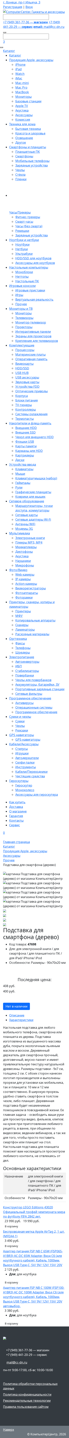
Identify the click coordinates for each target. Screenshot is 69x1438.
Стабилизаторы (27, 671)
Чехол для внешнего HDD (34, 437)
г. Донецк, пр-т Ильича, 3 (21, 2)
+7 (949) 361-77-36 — (25, 22)
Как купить (17, 802)
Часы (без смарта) (28, 226)
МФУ (19, 616)
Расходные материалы (32, 634)
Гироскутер (23, 785)
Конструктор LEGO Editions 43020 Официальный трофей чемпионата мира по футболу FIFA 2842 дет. (34, 1212)
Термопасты (24, 419)
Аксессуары (24, 115)
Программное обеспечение (36, 712)
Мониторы (23, 97)
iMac (18, 78)
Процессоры (24, 350)
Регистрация (12, 7)
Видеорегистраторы (30, 588)
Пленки (20, 179)
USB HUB (22, 373)
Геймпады (22, 483)
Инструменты (25, 767)
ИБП (18, 666)
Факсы (20, 643)
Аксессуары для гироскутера (36, 794)
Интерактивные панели (33, 331)
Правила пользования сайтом (25, 1407)
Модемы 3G (24, 529)
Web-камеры (24, 574)
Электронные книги (30, 538)
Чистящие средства (30, 776)
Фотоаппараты (26, 593)
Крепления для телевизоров (36, 341)
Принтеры (23, 611)
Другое (20, 142)
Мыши (20, 474)
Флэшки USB (24, 441)
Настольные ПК (27, 281)
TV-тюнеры (23, 405)
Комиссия (22, 119)
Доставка (16, 807)
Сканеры (21, 625)
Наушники (23, 561)
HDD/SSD (22, 368)
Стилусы (21, 749)
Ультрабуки (24, 254)
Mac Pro (21, 87)
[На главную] (34, 11)
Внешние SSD (25, 432)
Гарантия (16, 816)
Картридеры (24, 455)
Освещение (24, 138)
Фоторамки (24, 597)
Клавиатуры (24, 469)
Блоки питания (26, 400)
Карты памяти (26, 446)
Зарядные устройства (31, 165)
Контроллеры (25, 409)
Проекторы (23, 327)
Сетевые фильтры (28, 694)
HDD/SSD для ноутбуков (33, 258)
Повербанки (24, 675)
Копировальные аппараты (35, 620)
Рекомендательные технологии (27, 1400)
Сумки (20, 721)
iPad (18, 69)
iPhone (20, 64)
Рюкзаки (21, 730)
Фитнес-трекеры (27, 217)
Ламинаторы (25, 629)
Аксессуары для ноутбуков (35, 263)
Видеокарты (24, 364)
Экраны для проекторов (33, 336)
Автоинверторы (27, 662)
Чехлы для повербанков (33, 680)
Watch (20, 74)
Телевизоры (24, 318)
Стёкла (20, 174)
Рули (18, 487)
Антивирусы (24, 703)
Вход (29, 7)
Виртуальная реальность (34, 299)
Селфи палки (24, 762)
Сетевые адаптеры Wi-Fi (33, 519)
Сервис (14, 825)
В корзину (11, 1226)
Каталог (9, 51)
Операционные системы (33, 707)
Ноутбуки (22, 244)
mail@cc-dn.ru (48, 27)
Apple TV (21, 106)
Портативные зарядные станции (39, 689)
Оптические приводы (31, 391)
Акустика (22, 110)
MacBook (22, 92)
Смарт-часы (24, 221)
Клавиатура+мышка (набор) (36, 478)
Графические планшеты (33, 492)
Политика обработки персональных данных (30, 1386)
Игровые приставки (30, 290)
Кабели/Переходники (31, 772)
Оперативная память (31, 359)
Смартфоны (24, 156)
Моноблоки (24, 272)
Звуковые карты (27, 382)
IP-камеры (23, 579)
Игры (19, 295)
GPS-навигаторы (27, 739)
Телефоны (22, 648)
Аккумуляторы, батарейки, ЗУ (37, 684)
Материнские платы (30, 354)
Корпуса (21, 396)
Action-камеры (26, 584)
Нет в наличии (16, 1006)
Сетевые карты (26, 515)
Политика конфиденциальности (27, 1394)
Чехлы (20, 170)
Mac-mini (22, 83)
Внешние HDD (26, 428)
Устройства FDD (27, 386)
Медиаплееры (26, 547)
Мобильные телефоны (32, 161)
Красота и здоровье (30, 133)
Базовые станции (28, 101)
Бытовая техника (28, 129)
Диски (19, 460)
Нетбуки (21, 249)
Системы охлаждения (31, 414)
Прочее (21, 304)
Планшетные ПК (27, 152)
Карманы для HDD (29, 451)
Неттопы (22, 276)
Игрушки (22, 753)
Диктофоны (24, 551)
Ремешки (22, 231)
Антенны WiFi (25, 524)
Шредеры (22, 652)
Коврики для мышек (30, 496)
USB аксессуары (27, 377)
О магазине (18, 811)
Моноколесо (24, 790)
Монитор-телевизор (30, 322)
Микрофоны (24, 565)
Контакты (16, 820)
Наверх (8, 1429)
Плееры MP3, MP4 (28, 542)
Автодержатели (27, 758)
